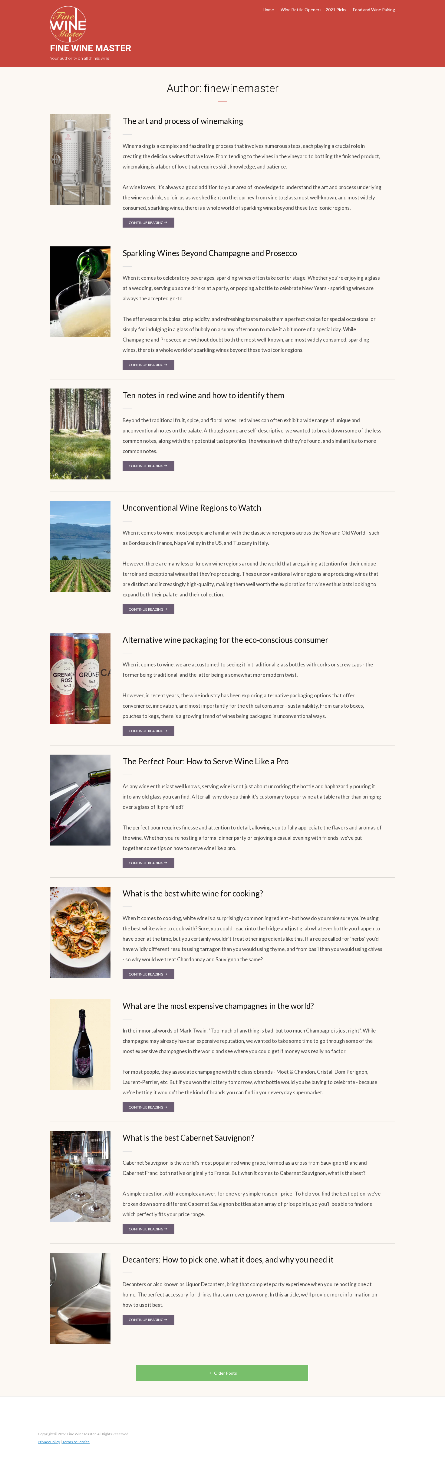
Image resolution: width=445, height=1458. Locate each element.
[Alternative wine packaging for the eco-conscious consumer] (80, 678)
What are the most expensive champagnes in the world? (218, 1006)
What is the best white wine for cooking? (193, 893)
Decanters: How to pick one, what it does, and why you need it (228, 1259)
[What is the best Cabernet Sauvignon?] (80, 1176)
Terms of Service (76, 1442)
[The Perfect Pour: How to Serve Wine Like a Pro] (80, 799)
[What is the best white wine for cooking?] (80, 931)
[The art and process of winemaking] (80, 159)
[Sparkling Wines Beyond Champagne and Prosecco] (80, 291)
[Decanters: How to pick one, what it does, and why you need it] (80, 1298)
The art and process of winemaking (183, 121)
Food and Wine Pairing (374, 9)
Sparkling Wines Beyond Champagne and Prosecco (210, 253)
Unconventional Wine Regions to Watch (192, 507)
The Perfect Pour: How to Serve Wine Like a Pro (205, 761)
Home (268, 9)
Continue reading (146, 222)
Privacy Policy (49, 1442)
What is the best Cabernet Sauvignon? (188, 1138)
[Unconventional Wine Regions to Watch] (80, 546)
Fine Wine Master (90, 48)
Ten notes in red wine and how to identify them (203, 395)
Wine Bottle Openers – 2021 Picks (313, 9)
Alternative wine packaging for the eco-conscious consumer (225, 640)
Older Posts (225, 1373)
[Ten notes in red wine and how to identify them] (80, 433)
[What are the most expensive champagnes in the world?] (80, 1044)
